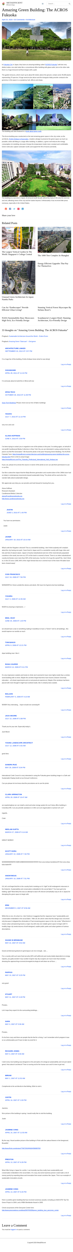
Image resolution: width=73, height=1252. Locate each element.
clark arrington (13, 794)
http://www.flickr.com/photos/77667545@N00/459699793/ (21, 1148)
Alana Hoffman (12, 436)
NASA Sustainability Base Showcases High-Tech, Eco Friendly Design (18, 319)
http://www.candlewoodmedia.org (13, 499)
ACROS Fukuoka (51, 64)
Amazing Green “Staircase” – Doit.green (22, 341)
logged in (14, 1229)
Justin (8, 1097)
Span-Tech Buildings (9, 403)
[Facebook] (10, 209)
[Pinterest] (18, 209)
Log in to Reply (66, 364)
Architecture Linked (15, 348)
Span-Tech (10, 392)
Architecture (30, 20)
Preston (9, 1159)
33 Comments (19, 20)
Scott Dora (10, 851)
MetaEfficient (14, 3)
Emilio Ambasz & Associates (18, 139)
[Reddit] (6, 209)
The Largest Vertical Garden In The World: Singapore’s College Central (17, 253)
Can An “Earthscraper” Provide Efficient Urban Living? (15, 308)
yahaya (8, 414)
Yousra (8, 596)
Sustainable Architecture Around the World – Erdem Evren (28, 336)
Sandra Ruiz (11, 765)
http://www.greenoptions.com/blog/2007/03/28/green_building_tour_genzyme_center (30, 1210)
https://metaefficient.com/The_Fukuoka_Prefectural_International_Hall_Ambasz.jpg (30, 459)
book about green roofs (33, 131)
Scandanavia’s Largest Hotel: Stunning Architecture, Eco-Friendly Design (54, 319)
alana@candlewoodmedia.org (12, 496)
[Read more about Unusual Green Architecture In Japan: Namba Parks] (18, 277)
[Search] (69, 4)
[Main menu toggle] (43, 4)
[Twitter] (14, 209)
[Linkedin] (23, 209)
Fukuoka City (8, 64)
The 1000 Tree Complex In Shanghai (53, 255)
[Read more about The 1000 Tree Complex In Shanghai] (54, 239)
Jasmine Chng (11, 1130)
